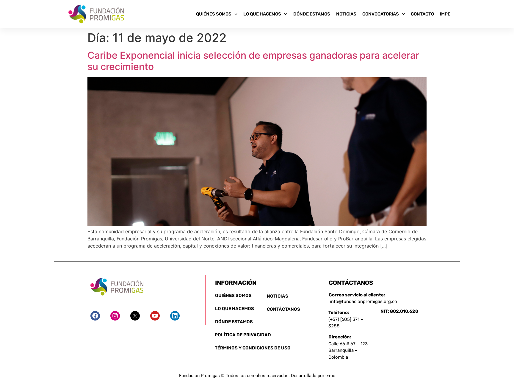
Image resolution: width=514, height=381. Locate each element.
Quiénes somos (213, 14)
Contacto (422, 14)
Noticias (346, 14)
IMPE (445, 14)
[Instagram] (115, 316)
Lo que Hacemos (262, 14)
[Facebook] (95, 316)
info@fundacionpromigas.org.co (363, 301)
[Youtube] (155, 316)
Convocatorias (380, 14)
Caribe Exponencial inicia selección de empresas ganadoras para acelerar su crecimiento (253, 60)
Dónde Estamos (311, 14)
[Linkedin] (175, 316)
